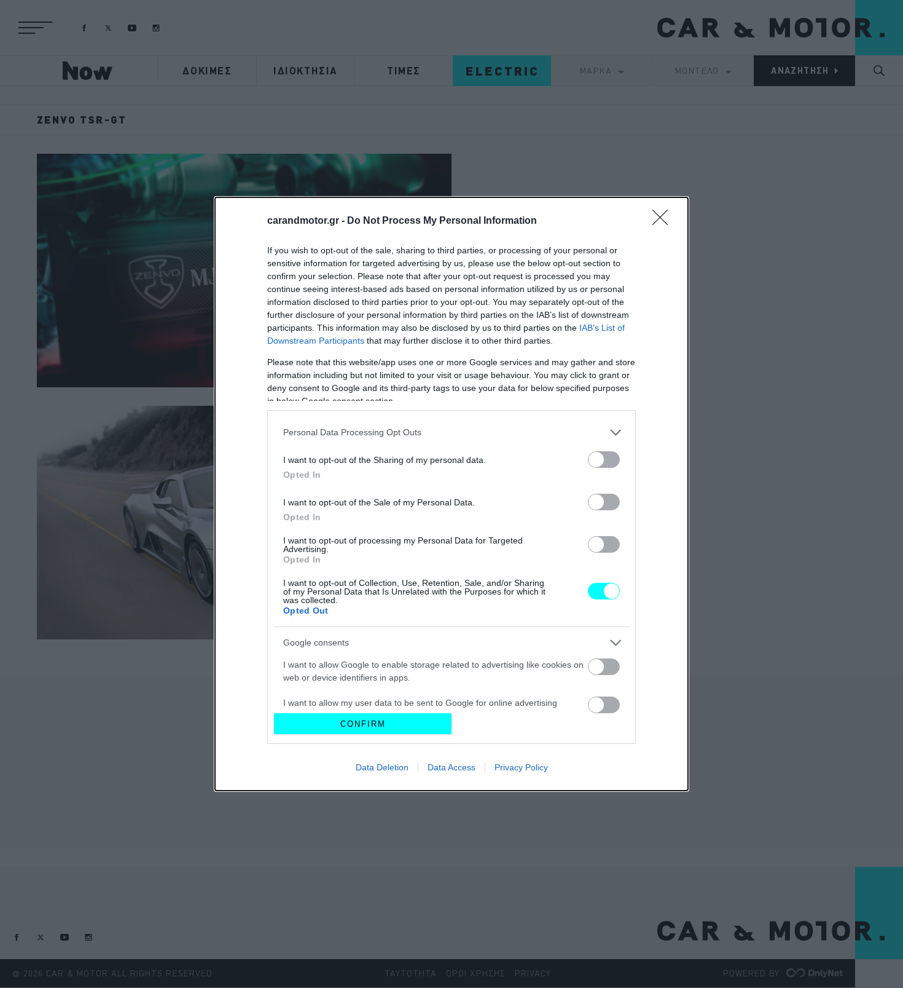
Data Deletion (382, 767)
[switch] (604, 459)
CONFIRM (363, 724)
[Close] (664, 221)
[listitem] (451, 432)
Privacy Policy (521, 767)
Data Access (451, 767)
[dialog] (451, 494)
